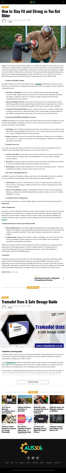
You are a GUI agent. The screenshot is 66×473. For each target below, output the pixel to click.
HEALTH (42, 463)
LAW (16, 463)
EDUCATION (35, 463)
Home (7, 463)
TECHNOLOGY (49, 463)
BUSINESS (21, 463)
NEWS (11, 463)
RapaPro (4, 220)
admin (10, 21)
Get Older (15, 272)
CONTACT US (57, 463)
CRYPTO (28, 463)
